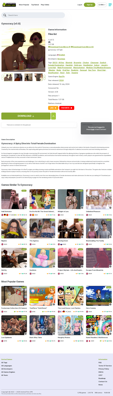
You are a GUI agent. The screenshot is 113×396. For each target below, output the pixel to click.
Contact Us (103, 381)
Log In (80, 5)
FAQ (100, 362)
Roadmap (102, 378)
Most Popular (24, 5)
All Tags (4, 362)
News (101, 385)
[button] (110, 4)
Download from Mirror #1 (60, 47)
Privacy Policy (104, 369)
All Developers (6, 369)
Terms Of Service (105, 366)
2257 (100, 375)
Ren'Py (62, 76)
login (92, 129)
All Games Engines (8, 372)
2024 (61, 80)
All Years (4, 375)
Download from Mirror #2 (83, 47)
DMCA (101, 372)
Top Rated (35, 5)
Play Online (45, 5)
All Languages (6, 366)
